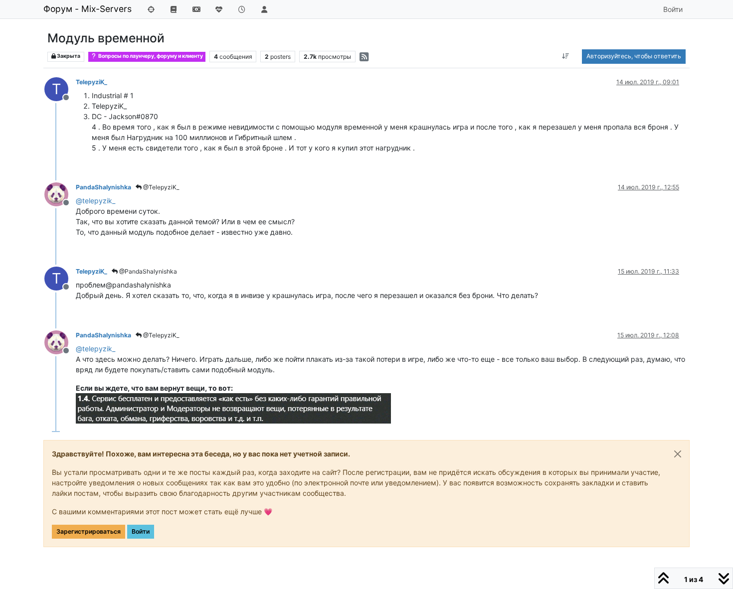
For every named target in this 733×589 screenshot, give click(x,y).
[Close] (677, 454)
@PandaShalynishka (147, 271)
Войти (141, 531)
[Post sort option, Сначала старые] (565, 56)
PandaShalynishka (103, 187)
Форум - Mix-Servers (87, 8)
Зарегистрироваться (88, 531)
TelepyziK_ (91, 82)
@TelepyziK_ (160, 187)
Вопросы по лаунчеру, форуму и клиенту (150, 56)
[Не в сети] (60, 193)
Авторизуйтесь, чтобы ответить (633, 56)
